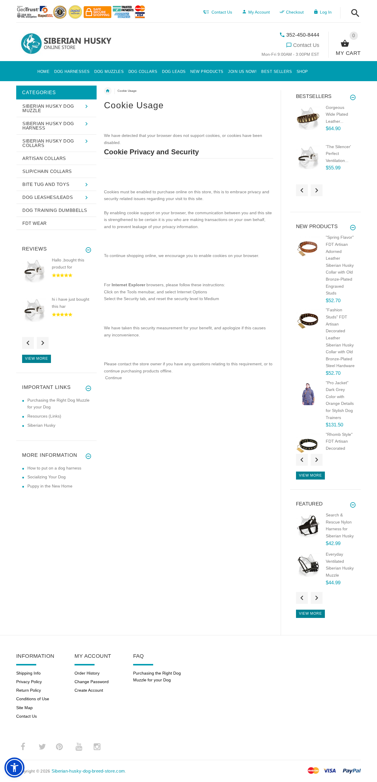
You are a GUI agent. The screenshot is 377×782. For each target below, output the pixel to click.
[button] (353, 13)
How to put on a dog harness (54, 468)
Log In (326, 12)
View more (36, 358)
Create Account (89, 690)
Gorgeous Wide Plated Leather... (337, 114)
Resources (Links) (44, 416)
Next (43, 343)
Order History (87, 673)
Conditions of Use (32, 698)
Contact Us (306, 45)
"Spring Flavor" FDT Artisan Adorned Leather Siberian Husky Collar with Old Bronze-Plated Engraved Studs (340, 265)
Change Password (92, 681)
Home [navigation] (108, 91)
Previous (28, 343)
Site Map (24, 707)
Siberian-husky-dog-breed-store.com (88, 770)
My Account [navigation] (259, 12)
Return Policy (28, 690)
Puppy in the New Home (49, 486)
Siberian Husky (41, 425)
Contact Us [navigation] (221, 12)
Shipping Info (28, 673)
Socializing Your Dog (46, 477)
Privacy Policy (29, 681)
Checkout (295, 12)
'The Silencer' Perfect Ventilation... (338, 153)
